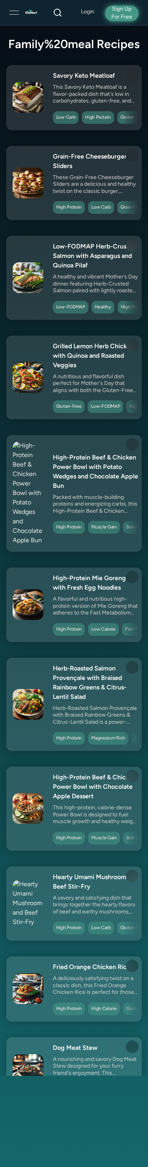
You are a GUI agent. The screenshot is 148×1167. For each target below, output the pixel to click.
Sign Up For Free (121, 13)
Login (87, 12)
